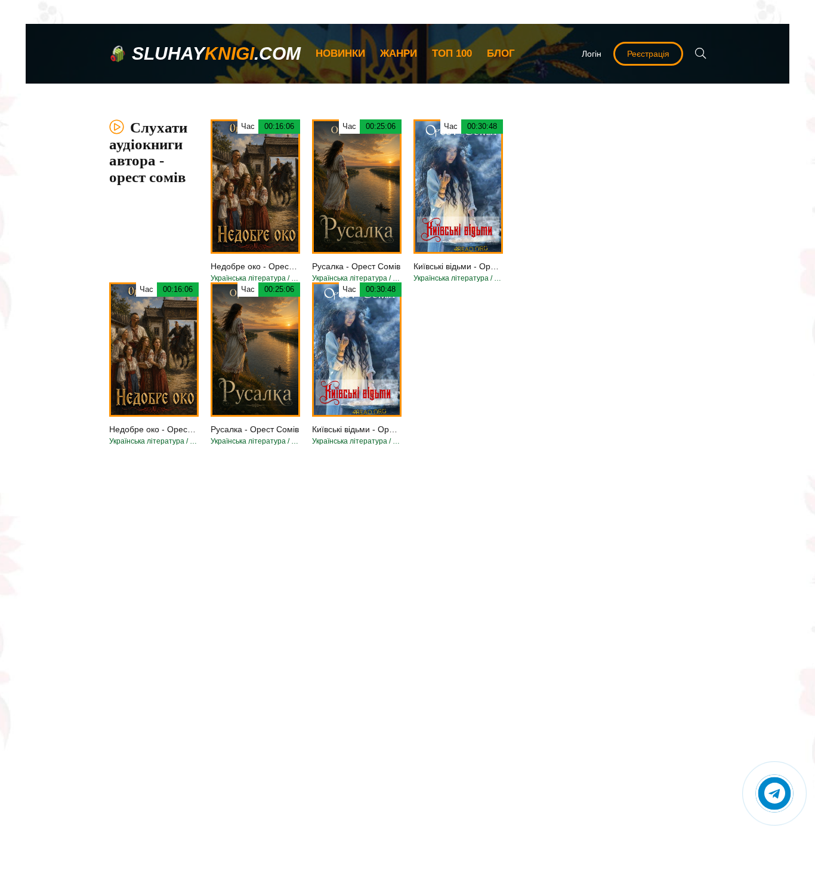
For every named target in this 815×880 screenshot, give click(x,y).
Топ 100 (452, 53)
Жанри (398, 53)
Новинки (340, 53)
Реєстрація (648, 54)
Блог (501, 53)
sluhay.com (216, 53)
